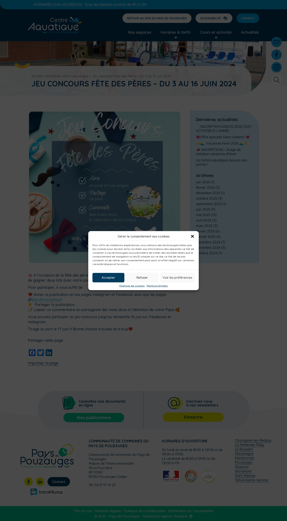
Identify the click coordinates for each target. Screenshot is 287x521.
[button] (192, 236)
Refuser (142, 278)
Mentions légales (157, 285)
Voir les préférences (177, 278)
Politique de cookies (132, 285)
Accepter (108, 278)
